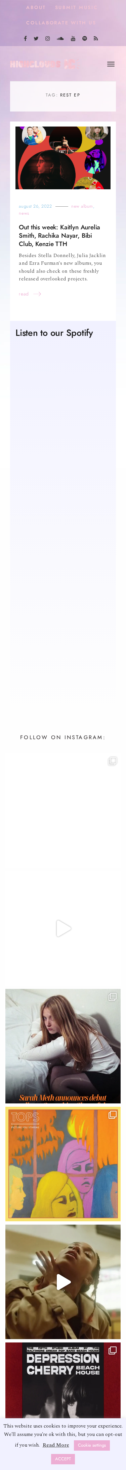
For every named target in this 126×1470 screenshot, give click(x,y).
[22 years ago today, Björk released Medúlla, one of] (63, 811)
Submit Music (76, 7)
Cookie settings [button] (92, 1445)
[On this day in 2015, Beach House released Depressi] (63, 1400)
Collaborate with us (61, 23)
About (36, 7)
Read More (56, 1445)
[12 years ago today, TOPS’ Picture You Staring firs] (63, 1164)
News (24, 214)
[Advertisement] (63, 626)
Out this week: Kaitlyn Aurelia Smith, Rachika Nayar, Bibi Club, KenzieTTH (59, 236)
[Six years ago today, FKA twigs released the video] (63, 1282)
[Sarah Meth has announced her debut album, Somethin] (63, 1047)
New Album (82, 207)
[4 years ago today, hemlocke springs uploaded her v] (63, 929)
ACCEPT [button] (63, 1459)
